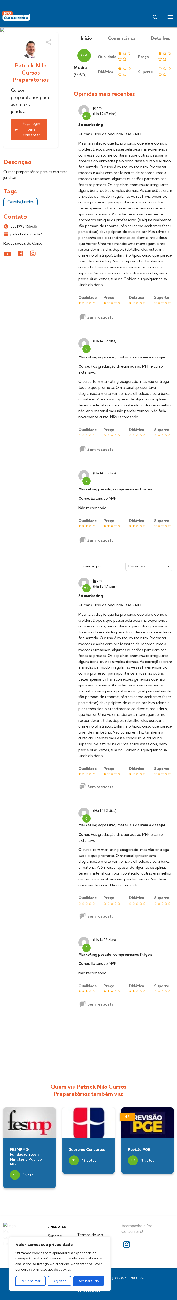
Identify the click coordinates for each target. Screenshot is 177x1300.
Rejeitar (59, 1281)
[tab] (86, 38)
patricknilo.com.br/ (26, 234)
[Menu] (170, 17)
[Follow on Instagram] (126, 1245)
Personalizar (30, 1281)
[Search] (155, 17)
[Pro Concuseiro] (16, 16)
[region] (60, 1264)
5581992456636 (23, 226)
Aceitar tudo (89, 1281)
